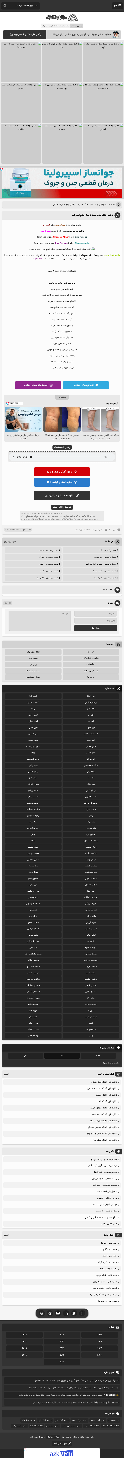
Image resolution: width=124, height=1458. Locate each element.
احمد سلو (91, 708)
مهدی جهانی (91, 1004)
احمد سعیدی (33, 702)
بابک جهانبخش (91, 765)
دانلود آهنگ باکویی (91, 1425)
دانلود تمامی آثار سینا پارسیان (59, 496)
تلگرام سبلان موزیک (83, 385)
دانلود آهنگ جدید (98, 1420)
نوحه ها (90, 677)
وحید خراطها (33, 1029)
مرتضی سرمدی (33, 979)
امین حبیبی (33, 740)
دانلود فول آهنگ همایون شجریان (102, 1133)
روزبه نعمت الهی (90, 840)
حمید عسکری (33, 803)
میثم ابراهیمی (91, 1016)
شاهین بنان (33, 878)
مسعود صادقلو (33, 985)
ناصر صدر (33, 1016)
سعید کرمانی (33, 853)
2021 (24, 1341)
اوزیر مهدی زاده (33, 746)
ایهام (33, 752)
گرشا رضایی (91, 935)
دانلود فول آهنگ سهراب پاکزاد (103, 1120)
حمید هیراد (91, 809)
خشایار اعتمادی (33, 809)
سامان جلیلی (91, 853)
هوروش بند (91, 1029)
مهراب (90, 1010)
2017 (99, 1355)
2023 (99, 1341)
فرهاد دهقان (33, 922)
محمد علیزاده (91, 966)
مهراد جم (33, 1010)
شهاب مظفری (91, 884)
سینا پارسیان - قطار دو (47, 577)
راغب (91, 815)
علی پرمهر (33, 884)
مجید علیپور (33, 947)
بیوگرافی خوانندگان (91, 658)
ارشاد (33, 708)
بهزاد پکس (33, 765)
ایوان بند (91, 759)
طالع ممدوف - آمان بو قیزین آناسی (101, 1217)
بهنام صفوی (33, 771)
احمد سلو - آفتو (110, 1249)
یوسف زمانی (33, 1035)
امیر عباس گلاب (91, 734)
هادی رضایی (33, 1023)
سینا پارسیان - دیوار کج (105, 577)
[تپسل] (1, 169)
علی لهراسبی (33, 897)
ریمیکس (33, 664)
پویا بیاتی (91, 784)
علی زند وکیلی (33, 891)
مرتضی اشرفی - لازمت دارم (105, 1204)
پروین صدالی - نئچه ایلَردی (104, 1178)
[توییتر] (74, 1313)
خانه (113, 204)
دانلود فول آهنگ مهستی (106, 1095)
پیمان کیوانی (33, 784)
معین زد (91, 998)
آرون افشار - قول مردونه (106, 1275)
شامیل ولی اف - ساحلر (107, 1191)
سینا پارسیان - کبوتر (49, 571)
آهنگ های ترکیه (33, 652)
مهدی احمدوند (33, 998)
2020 (99, 1348)
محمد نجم (91, 972)
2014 (62, 1362)
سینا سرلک (33, 872)
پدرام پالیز (33, 778)
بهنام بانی (91, 771)
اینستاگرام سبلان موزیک (36, 385)
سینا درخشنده (91, 872)
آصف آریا (33, 696)
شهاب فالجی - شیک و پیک (105, 1288)
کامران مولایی (33, 928)
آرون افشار (90, 696)
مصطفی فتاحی (33, 991)
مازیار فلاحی (33, 935)
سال (25, 1055)
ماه (62, 1055)
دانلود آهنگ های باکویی (71, 1425)
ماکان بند (91, 941)
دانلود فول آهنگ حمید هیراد (104, 1114)
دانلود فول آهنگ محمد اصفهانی (102, 1088)
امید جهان (33, 721)
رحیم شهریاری (33, 815)
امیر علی (91, 740)
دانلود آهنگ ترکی (61, 1420)
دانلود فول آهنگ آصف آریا (105, 1140)
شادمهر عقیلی (91, 878)
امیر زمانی (33, 727)
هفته (98, 1055)
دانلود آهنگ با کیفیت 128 (59, 482)
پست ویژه (33, 658)
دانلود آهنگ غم (52, 1425)
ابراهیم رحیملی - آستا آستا (105, 1172)
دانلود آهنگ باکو (28, 1420)
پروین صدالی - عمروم (107, 1198)
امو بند (91, 721)
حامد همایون (91, 796)
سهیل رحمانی (33, 859)
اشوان (90, 715)
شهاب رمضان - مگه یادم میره (103, 1294)
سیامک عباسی (91, 866)
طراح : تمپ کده (60, 1443)
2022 (62, 1341)
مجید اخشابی (33, 941)
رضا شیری (33, 822)
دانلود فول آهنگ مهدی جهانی (103, 1108)
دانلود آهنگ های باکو (110, 1425)
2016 (62, 1355)
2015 (24, 1355)
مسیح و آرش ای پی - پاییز (105, 1281)
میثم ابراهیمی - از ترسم (106, 1211)
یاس (91, 1035)
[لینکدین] (66, 1313)
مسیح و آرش (91, 991)
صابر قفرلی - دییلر (109, 1224)
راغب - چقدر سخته (108, 1268)
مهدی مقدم (33, 1004)
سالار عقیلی (33, 847)
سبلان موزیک (114, 1420)
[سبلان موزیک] (62, 20)
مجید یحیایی (91, 954)
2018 (24, 1348)
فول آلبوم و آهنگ (90, 670)
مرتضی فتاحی (91, 985)
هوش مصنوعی (33, 677)
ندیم (91, 1023)
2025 (62, 1334)
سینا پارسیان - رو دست (105, 557)
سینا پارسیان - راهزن (48, 564)
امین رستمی (91, 746)
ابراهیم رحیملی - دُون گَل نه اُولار (102, 1165)
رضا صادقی (91, 828)
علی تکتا (90, 891)
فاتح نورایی (91, 916)
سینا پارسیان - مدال (48, 557)
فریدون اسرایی (91, 928)
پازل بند (91, 778)
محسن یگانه (33, 960)
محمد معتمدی (33, 966)
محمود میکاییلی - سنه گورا (105, 1185)
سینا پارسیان (102, 204)
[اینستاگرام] (58, 1313)
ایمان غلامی (91, 752)
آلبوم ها (91, 652)
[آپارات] (42, 1313)
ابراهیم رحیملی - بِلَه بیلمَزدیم (104, 1159)
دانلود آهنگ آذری (44, 1420)
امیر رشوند (90, 727)
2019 (62, 1348)
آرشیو (6, 1074)
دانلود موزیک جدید (79, 1420)
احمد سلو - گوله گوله (107, 1262)
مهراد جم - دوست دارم (106, 1301)
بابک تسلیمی (33, 759)
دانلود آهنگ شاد (36, 1425)
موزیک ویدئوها (33, 670)
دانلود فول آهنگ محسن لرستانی (102, 1127)
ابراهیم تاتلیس (90, 702)
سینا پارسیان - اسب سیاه (104, 571)
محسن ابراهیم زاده (33, 954)
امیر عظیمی (33, 734)
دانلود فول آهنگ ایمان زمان (104, 1082)
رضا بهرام (91, 822)
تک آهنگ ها (88, 529)
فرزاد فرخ (33, 916)
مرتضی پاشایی (90, 979)
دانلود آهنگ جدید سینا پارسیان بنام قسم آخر (92, 215)
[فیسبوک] (82, 1313)
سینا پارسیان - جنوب (48, 550)
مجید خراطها (91, 947)
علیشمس (33, 910)
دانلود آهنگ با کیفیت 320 (59, 472)
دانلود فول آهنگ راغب (107, 1101)
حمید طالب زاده (91, 803)
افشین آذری (33, 715)
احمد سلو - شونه (109, 1256)
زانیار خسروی (91, 847)
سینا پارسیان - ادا (108, 550)
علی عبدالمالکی (90, 897)
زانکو (33, 840)
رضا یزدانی (90, 834)
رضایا (33, 834)
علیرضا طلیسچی (33, 903)
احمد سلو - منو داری (108, 1243)
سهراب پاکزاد (90, 859)
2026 (99, 1334)
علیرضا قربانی (91, 910)
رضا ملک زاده (33, 828)
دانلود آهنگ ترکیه (19, 1425)
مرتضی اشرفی (33, 972)
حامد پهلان (33, 790)
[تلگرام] (50, 1313)
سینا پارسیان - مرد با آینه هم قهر (101, 564)
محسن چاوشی (91, 960)
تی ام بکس (91, 790)
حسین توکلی (33, 796)
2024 (24, 1334)
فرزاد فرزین (91, 922)
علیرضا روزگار (90, 903)
